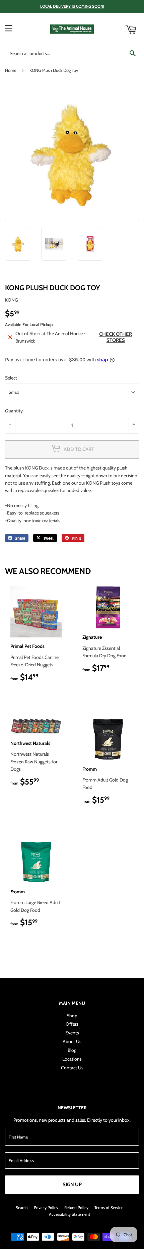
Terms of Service (108, 1207)
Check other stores (115, 337)
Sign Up (72, 1184)
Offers (72, 1024)
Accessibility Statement (69, 1214)
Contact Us (72, 1068)
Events (72, 1033)
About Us (72, 1041)
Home (10, 70)
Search (22, 1207)
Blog (72, 1050)
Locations (72, 1059)
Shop (72, 1016)
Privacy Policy (46, 1207)
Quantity (14, 411)
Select (11, 378)
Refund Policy (76, 1207)
